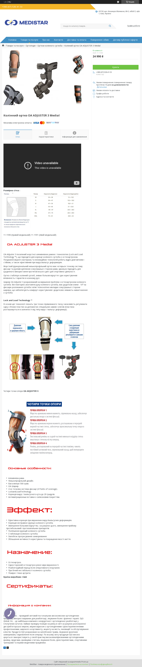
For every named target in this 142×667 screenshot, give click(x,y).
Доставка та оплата (76, 40)
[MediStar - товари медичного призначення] (26, 24)
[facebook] (4, 648)
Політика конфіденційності (101, 664)
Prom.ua (85, 662)
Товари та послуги (29, 40)
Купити (115, 67)
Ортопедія (31, 45)
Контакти (58, 40)
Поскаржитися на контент (77, 664)
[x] (8, 648)
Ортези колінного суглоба (49, 45)
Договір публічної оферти (125, 40)
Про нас (46, 40)
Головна (12, 40)
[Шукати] (110, 26)
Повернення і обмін (99, 40)
